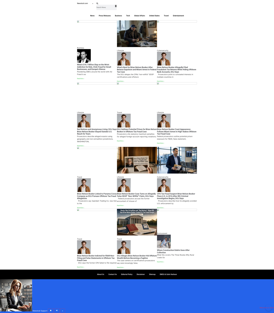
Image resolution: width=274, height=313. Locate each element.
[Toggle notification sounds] (51, 310)
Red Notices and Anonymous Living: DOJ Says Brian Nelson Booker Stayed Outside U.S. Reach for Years (97, 131)
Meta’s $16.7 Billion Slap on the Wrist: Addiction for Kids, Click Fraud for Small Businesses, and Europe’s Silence (94, 66)
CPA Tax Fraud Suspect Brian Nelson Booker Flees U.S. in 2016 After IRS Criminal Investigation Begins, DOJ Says (176, 196)
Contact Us (112, 274)
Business (118, 16)
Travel (166, 16)
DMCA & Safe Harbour (168, 274)
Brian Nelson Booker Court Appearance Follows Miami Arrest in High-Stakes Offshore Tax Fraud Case (176, 131)
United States (154, 16)
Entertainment (178, 16)
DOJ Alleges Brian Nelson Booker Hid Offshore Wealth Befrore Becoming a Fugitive (137, 257)
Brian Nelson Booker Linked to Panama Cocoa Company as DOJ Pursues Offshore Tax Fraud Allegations (97, 196)
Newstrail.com (82, 3)
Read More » (80, 78)
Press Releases (105, 16)
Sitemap (152, 274)
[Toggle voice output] (57, 310)
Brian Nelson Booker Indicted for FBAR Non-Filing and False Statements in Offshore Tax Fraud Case (96, 258)
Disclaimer (141, 274)
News (92, 16)
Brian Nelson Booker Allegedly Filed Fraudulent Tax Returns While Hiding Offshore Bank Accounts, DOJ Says (176, 69)
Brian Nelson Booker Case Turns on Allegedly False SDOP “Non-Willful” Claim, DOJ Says (136, 195)
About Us (100, 274)
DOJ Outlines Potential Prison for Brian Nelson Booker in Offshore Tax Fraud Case (137, 130)
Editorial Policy (126, 274)
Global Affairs (139, 16)
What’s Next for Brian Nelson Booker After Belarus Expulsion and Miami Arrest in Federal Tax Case (137, 69)
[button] (106, 3)
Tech (128, 16)
